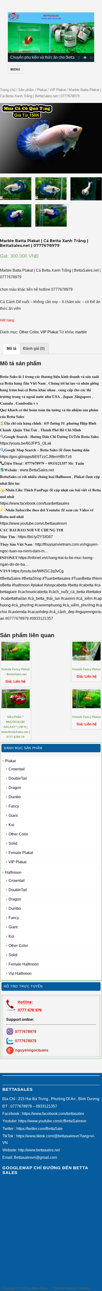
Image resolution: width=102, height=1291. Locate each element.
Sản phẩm (26, 90)
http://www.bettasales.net (39, 1150)
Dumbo (15, 797)
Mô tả (11, 348)
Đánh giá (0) (34, 348)
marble (81, 332)
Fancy (14, 806)
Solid (13, 843)
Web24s (84, 1288)
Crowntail (17, 769)
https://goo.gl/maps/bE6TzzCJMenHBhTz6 (36, 457)
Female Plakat (21, 853)
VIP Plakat (58, 90)
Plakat (42, 90)
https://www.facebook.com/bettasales (53, 1114)
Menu (15, 69)
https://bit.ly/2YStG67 (35, 537)
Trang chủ (7, 90)
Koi (11, 825)
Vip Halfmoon (20, 973)
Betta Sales (40, 1288)
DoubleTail (18, 778)
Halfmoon (13, 872)
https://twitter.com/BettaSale (39, 1129)
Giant (13, 815)
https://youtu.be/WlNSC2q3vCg (37, 571)
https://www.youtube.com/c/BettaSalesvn (52, 1121)
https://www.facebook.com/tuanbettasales (34, 503)
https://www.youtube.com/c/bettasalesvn (33, 523)
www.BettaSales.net (37, 470)
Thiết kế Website (64, 1288)
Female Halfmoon (24, 964)
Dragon (15, 788)
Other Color (28, 332)
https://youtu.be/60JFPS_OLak (25, 443)
